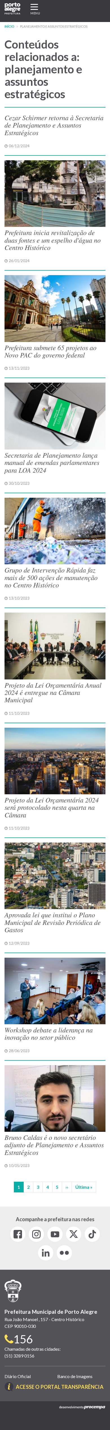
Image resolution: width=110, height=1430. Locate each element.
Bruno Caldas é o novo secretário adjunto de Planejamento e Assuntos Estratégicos (54, 1145)
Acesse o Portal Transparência (60, 1387)
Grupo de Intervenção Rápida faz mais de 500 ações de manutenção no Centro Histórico (51, 577)
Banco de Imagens (75, 1376)
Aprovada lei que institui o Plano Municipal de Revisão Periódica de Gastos (53, 922)
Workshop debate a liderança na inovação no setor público (49, 1033)
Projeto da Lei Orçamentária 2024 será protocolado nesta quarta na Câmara (52, 807)
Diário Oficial (18, 1376)
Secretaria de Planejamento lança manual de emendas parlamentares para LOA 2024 (52, 462)
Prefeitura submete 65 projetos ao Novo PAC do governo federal (50, 351)
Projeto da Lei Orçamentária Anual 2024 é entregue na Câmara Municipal (53, 692)
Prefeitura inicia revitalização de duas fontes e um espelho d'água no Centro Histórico (53, 240)
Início (9, 26)
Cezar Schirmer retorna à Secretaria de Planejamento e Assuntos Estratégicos (54, 125)
